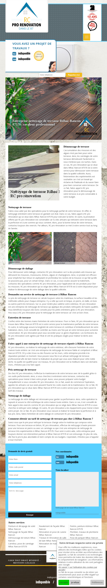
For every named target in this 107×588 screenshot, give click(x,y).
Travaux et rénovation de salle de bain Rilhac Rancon (52, 539)
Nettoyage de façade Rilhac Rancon (20, 533)
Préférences (97, 582)
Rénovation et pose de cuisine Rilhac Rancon (52, 533)
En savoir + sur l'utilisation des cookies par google (77, 568)
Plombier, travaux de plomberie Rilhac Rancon (84, 533)
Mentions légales (24, 563)
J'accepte (64, 582)
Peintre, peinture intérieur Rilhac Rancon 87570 (84, 527)
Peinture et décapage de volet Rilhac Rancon (21, 527)
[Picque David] (55, 556)
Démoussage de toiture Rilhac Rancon (22, 539)
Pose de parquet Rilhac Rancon (84, 537)
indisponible (24, 53)
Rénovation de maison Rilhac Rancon (52, 545)
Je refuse (75, 582)
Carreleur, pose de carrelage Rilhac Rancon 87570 (21, 545)
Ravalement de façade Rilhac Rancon (52, 527)
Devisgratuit (38, 55)
